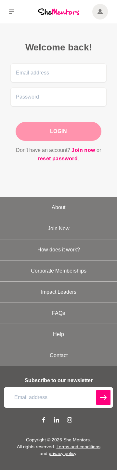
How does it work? (58, 249)
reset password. (58, 158)
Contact (59, 355)
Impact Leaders (58, 292)
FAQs (58, 313)
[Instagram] (69, 421)
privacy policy (62, 453)
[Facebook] (43, 421)
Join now (83, 150)
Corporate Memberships (58, 271)
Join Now (59, 228)
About (58, 207)
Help (58, 334)
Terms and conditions (78, 446)
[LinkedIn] (56, 421)
